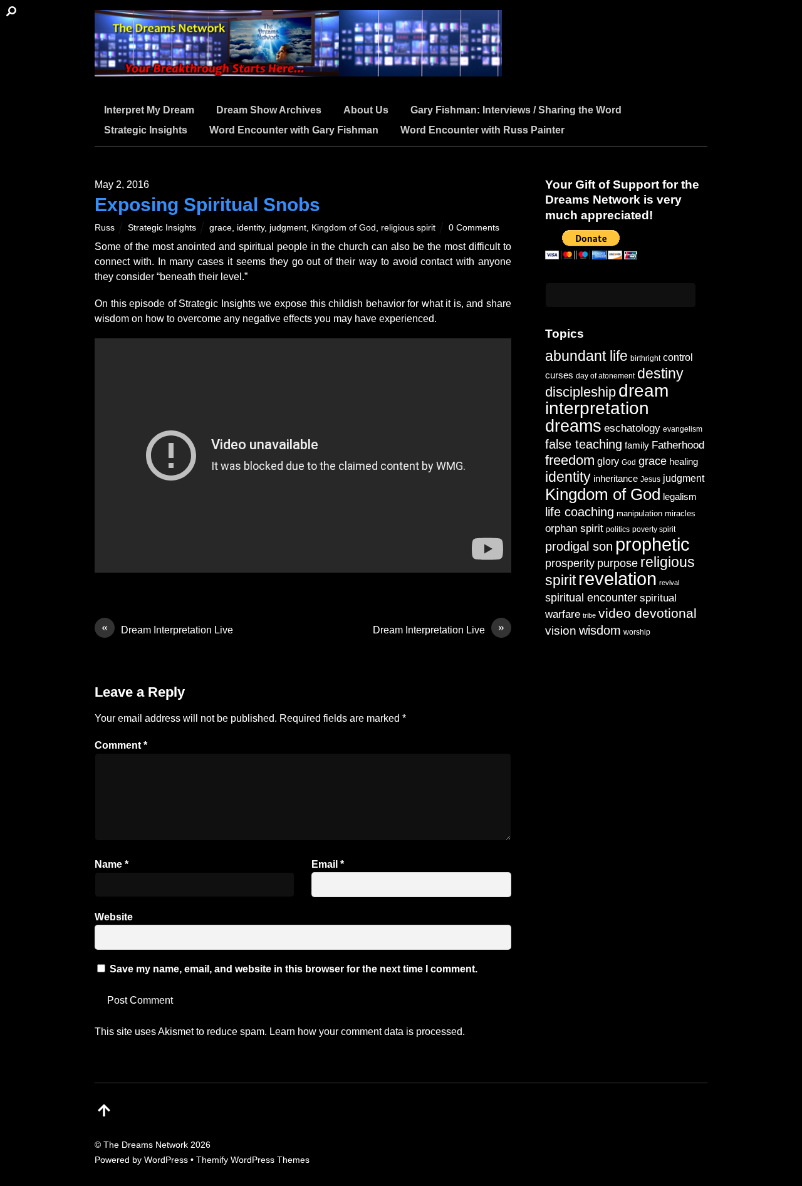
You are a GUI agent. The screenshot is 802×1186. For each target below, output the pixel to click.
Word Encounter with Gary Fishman (293, 130)
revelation (617, 579)
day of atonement (605, 376)
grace (220, 227)
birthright (645, 358)
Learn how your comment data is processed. (367, 1031)
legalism (680, 496)
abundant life (586, 356)
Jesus (650, 479)
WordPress (166, 1160)
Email (327, 864)
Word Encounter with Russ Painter (482, 130)
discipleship (580, 392)
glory (608, 461)
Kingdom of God (343, 227)
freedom (570, 460)
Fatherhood (678, 445)
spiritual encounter (591, 597)
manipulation (639, 513)
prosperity (570, 563)
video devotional (647, 613)
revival (669, 582)
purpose (617, 563)
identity (250, 227)
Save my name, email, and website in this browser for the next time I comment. (293, 969)
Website (114, 917)
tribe (589, 615)
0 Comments (474, 227)
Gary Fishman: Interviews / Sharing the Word (516, 110)
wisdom (600, 630)
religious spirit (408, 227)
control (678, 357)
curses (559, 375)
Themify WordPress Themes (253, 1160)
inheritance (615, 478)
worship (636, 632)
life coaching (579, 512)
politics (618, 529)
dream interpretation (607, 399)
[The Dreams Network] (298, 68)
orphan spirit (574, 528)
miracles (680, 513)
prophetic (652, 544)
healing (683, 461)
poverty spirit (653, 529)
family (637, 445)
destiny (660, 373)
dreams (573, 425)
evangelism (682, 429)
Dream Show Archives (268, 110)
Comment (121, 745)
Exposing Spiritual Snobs (207, 204)
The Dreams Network (145, 1145)
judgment (287, 227)
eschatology (632, 428)
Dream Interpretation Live (167, 629)
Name (111, 864)
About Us (365, 110)
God (629, 462)
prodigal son (579, 546)
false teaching (583, 444)
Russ (105, 227)
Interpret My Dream (149, 110)
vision (560, 630)
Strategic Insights (145, 130)
